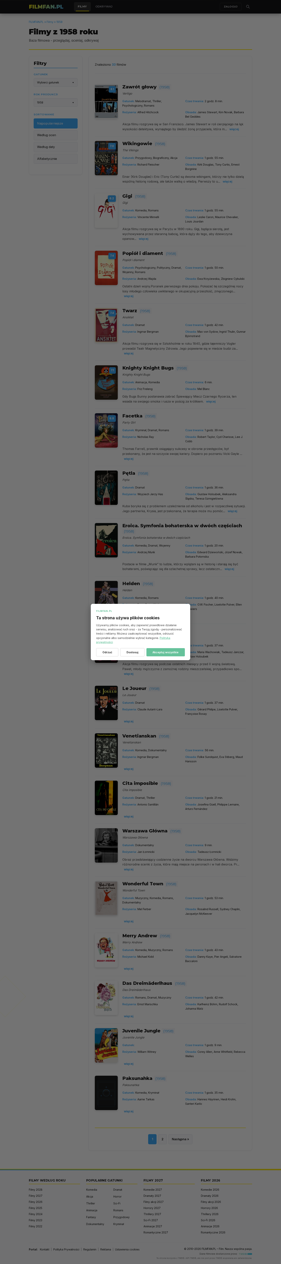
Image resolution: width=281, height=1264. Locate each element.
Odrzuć (107, 652)
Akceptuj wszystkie (166, 652)
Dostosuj (132, 652)
